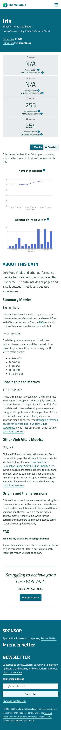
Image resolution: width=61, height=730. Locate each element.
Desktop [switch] (52, 147)
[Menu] (56, 5)
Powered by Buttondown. (14, 700)
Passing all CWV (30, 70)
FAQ (41, 322)
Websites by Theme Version (30, 219)
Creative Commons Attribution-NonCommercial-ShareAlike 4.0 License (27, 716)
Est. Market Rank (30, 111)
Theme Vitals (17, 5)
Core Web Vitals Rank (30, 72)
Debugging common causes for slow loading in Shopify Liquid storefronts (30, 424)
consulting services (13, 431)
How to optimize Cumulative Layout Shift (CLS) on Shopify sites (28, 464)
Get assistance (30, 597)
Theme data (8, 42)
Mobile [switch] (37, 147)
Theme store (8, 39)
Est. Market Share (30, 114)
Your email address (13, 679)
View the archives (12, 672)
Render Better (48, 638)
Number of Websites (30, 170)
